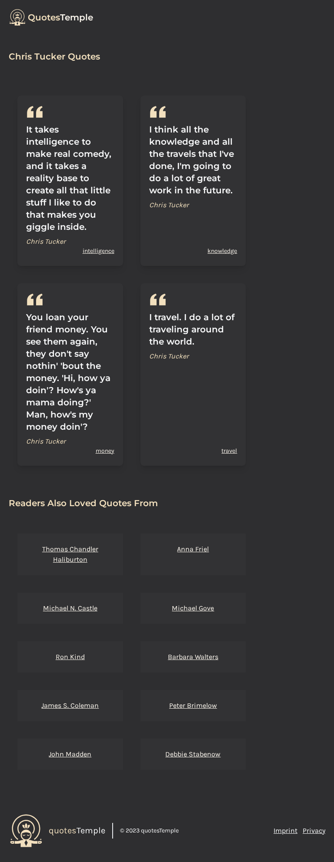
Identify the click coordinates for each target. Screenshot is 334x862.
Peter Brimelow (193, 705)
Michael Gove (193, 608)
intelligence (98, 251)
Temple (60, 17)
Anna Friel (193, 549)
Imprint (285, 830)
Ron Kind (70, 657)
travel (229, 450)
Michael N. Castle (70, 608)
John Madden (70, 754)
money (105, 450)
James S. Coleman (70, 705)
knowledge (222, 251)
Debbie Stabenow (192, 754)
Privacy (314, 830)
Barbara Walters (193, 657)
